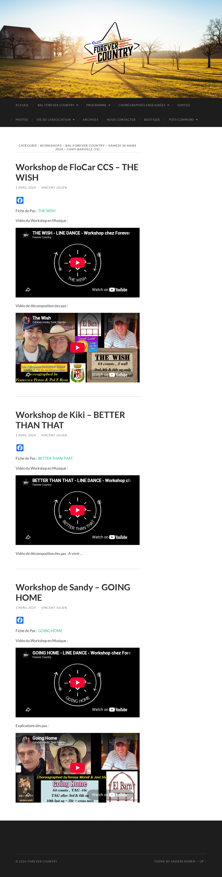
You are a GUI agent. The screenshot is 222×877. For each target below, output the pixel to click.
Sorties (183, 105)
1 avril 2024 (26, 187)
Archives (90, 119)
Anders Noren (183, 861)
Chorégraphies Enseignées (142, 105)
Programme (96, 105)
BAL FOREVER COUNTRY (56, 105)
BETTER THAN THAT (55, 458)
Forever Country (42, 861)
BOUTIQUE (152, 119)
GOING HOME (50, 630)
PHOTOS (22, 119)
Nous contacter (121, 119)
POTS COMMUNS (181, 119)
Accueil (22, 105)
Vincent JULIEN (54, 187)
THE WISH (47, 211)
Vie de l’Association (54, 119)
